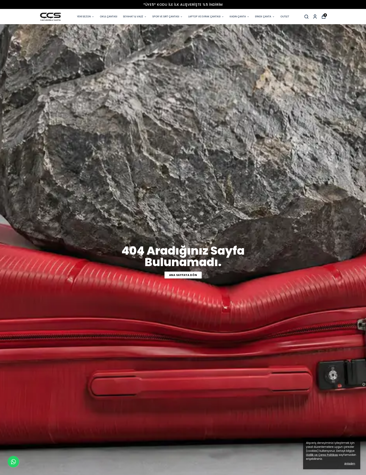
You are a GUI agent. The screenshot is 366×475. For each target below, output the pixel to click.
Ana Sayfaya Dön (183, 275)
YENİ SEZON (84, 16)
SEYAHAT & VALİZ (133, 16)
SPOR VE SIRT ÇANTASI (165, 16)
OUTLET (284, 16)
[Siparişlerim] (315, 16)
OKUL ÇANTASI (108, 16)
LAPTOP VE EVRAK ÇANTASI (204, 16)
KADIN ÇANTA (238, 16)
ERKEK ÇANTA (263, 16)
